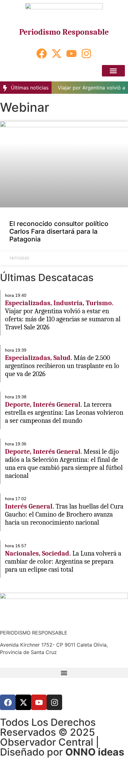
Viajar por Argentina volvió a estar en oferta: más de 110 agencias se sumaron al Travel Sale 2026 (63, 319)
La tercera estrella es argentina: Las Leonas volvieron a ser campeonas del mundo (64, 413)
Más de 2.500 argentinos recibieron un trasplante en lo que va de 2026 (62, 366)
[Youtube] (71, 53)
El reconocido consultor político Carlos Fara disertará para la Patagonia (58, 231)
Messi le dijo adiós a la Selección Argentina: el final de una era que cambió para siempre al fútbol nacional (64, 464)
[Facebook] (41, 53)
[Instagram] (86, 53)
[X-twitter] (56, 53)
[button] (113, 71)
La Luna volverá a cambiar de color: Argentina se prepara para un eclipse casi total (63, 561)
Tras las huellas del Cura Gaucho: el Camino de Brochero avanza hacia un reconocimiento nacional (64, 514)
